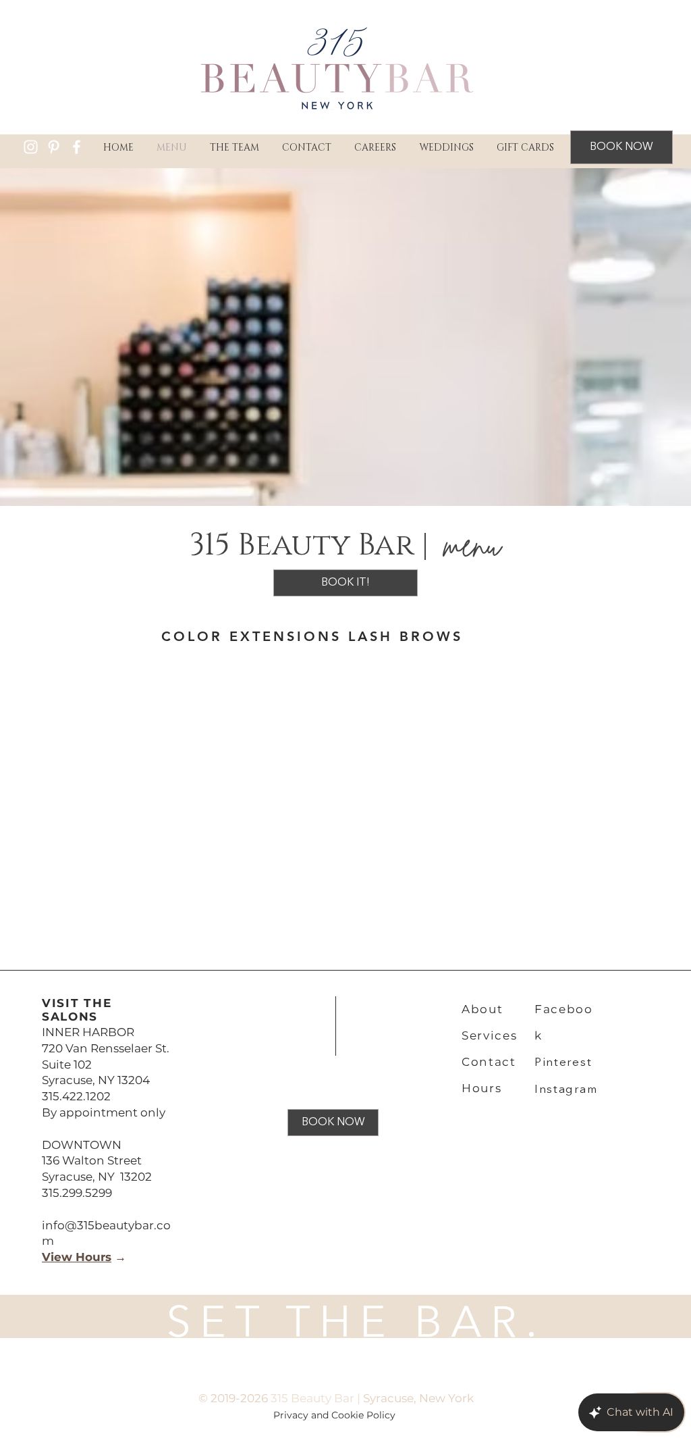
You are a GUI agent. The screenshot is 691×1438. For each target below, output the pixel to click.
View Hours (76, 1257)
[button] (234, 147)
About (482, 1009)
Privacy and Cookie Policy (335, 1415)
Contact (489, 1062)
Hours (482, 1088)
